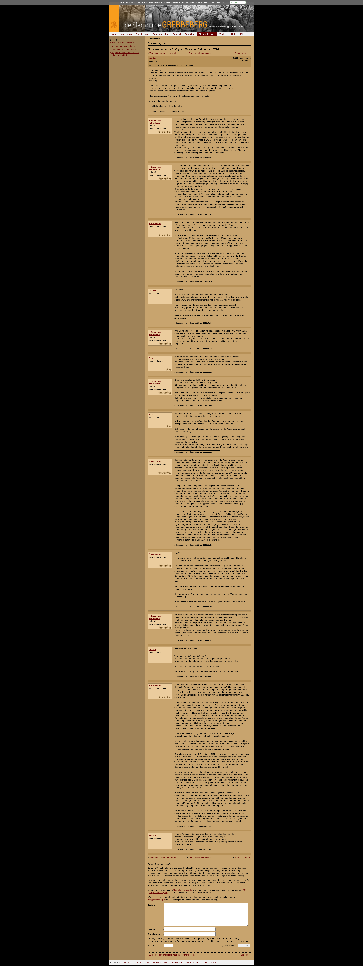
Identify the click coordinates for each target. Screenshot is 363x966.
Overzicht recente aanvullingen (147, 962)
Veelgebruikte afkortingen (123, 43)
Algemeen (126, 34)
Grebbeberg (142, 34)
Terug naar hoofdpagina (200, 53)
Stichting (190, 34)
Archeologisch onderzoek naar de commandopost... (172, 955)
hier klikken (220, 2)
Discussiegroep (207, 34)
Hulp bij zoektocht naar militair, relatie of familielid (125, 53)
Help (233, 34)
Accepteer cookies (238, 2)
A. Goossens (155, 224)
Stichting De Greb (126, 962)
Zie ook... (245, 955)
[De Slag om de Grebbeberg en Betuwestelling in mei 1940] (181, 17)
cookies (157, 2)
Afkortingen (215, 962)
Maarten (152, 58)
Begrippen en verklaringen (123, 46)
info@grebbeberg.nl (157, 900)
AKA (151, 358)
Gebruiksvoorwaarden (183, 890)
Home (114, 34)
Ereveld (177, 34)
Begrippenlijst (186, 962)
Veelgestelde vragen (201, 962)
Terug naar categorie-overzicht (163, 53)
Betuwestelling (161, 34)
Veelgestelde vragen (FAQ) (123, 49)
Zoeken (223, 34)
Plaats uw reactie (242, 53)
